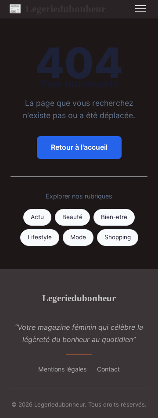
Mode (78, 237)
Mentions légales (62, 369)
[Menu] (140, 9)
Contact (108, 369)
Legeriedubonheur (57, 8)
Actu (37, 216)
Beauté (72, 216)
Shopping (117, 237)
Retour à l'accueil (79, 147)
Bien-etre (114, 216)
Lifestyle (40, 237)
